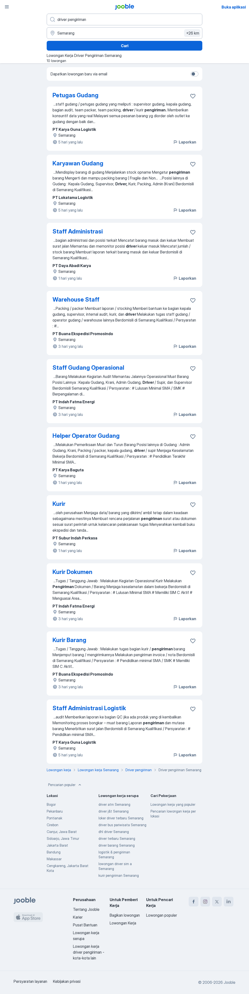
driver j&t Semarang (113, 811)
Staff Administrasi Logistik (89, 708)
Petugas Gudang (75, 95)
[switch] (194, 74)
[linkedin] (228, 901)
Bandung (54, 852)
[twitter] (217, 901)
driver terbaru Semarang (116, 838)
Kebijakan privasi (66, 981)
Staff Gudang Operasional (88, 367)
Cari (124, 45)
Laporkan (187, 142)
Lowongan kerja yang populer (173, 804)
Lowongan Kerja (123, 923)
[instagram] (205, 901)
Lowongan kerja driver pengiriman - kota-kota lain (88, 952)
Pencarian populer (61, 785)
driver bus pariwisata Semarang (122, 825)
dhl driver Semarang (113, 832)
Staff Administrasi (78, 231)
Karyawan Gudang (78, 163)
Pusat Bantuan (85, 924)
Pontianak (54, 818)
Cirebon (52, 825)
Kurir (59, 503)
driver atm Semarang (114, 804)
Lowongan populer (161, 915)
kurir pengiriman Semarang (118, 875)
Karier (78, 917)
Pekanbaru (55, 811)
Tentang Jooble (86, 909)
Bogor (51, 804)
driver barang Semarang (116, 845)
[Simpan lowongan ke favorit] (193, 96)
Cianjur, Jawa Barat (62, 832)
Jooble (229, 982)
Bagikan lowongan (125, 915)
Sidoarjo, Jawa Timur (63, 838)
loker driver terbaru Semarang (120, 818)
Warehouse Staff (76, 299)
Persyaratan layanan (30, 981)
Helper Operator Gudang (86, 435)
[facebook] (193, 901)
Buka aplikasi (234, 7)
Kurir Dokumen (72, 571)
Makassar (54, 859)
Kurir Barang (69, 640)
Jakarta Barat (57, 845)
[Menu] (7, 7)
